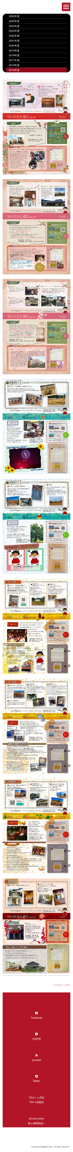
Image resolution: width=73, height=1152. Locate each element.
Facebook (36, 1017)
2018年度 (14, 55)
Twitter (36, 1081)
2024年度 (14, 26)
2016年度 (14, 65)
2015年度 (14, 70)
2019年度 (14, 50)
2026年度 (14, 16)
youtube (36, 1060)
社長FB (36, 1039)
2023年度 (14, 30)
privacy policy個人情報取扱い (36, 1121)
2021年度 (14, 40)
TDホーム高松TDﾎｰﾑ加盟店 (36, 1100)
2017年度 (14, 60)
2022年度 (15, 35)
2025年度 (14, 21)
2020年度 (14, 45)
